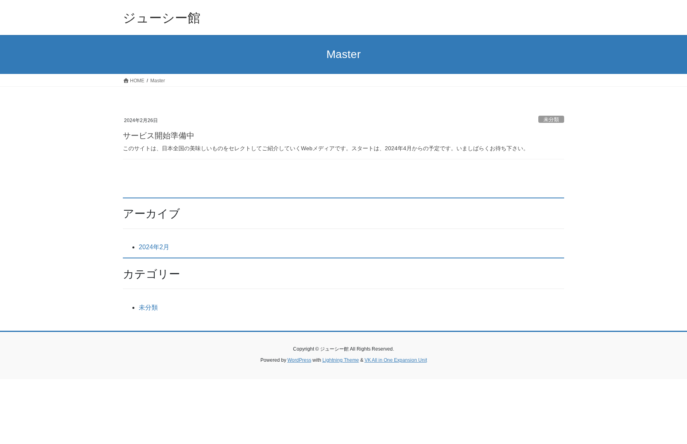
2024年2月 (154, 247)
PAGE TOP (663, 424)
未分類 (551, 119)
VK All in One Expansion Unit (396, 360)
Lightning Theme (340, 360)
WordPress (299, 360)
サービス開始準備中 (158, 135)
